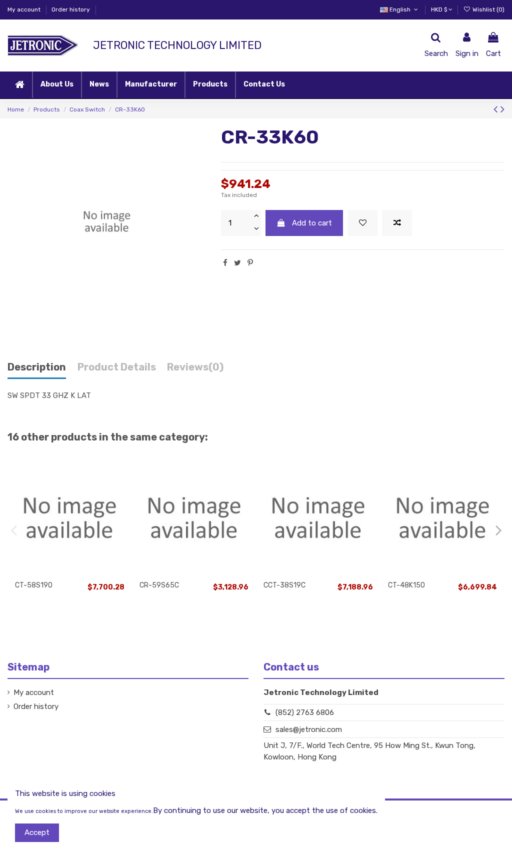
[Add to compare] (397, 223)
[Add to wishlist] (363, 223)
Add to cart (312, 223)
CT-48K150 (406, 585)
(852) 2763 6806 (305, 712)
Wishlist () (487, 9)
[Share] (225, 263)
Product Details (117, 367)
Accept (37, 832)
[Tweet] (237, 263)
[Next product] (502, 109)
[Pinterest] (250, 263)
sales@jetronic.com (309, 729)
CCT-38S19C (285, 585)
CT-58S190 (33, 585)
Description (37, 367)
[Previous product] (497, 109)
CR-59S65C (159, 585)
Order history (71, 9)
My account (25, 9)
